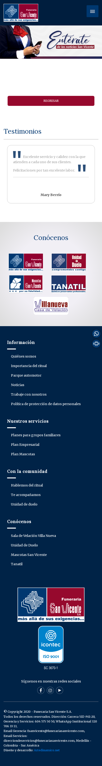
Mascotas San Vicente (29, 555)
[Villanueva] (51, 305)
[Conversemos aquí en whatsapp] (96, 333)
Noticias (17, 385)
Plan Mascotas (23, 454)
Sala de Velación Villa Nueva (33, 536)
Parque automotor (26, 375)
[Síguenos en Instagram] (50, 690)
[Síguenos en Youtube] (59, 690)
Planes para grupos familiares (35, 435)
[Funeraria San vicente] (26, 262)
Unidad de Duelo (24, 545)
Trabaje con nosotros (28, 394)
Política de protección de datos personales (46, 404)
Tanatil (17, 564)
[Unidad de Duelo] (68, 262)
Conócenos (51, 237)
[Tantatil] (68, 284)
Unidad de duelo (24, 504)
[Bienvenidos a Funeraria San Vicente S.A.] (21, 12)
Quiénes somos (23, 356)
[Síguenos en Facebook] (40, 690)
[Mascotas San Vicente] (26, 284)
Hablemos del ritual (27, 485)
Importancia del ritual (29, 366)
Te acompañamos (26, 495)
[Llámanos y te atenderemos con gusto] (96, 343)
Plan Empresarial (25, 444)
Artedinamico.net (47, 750)
